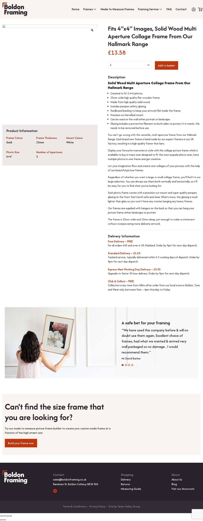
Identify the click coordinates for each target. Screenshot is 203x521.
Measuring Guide (131, 489)
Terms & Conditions (74, 506)
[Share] (7, 515)
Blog (174, 484)
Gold (9, 142)
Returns (125, 484)
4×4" (9, 157)
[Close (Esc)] (10, 515)
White (70, 142)
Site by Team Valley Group (124, 506)
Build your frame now (21, 443)
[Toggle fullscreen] (4, 515)
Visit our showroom (183, 489)
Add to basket (166, 65)
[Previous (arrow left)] (1, 519)
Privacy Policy (97, 506)
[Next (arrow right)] (4, 519)
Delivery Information (124, 236)
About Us (177, 479)
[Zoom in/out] (1, 515)
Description (116, 77)
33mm (40, 142)
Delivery (126, 479)
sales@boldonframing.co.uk (69, 479)
